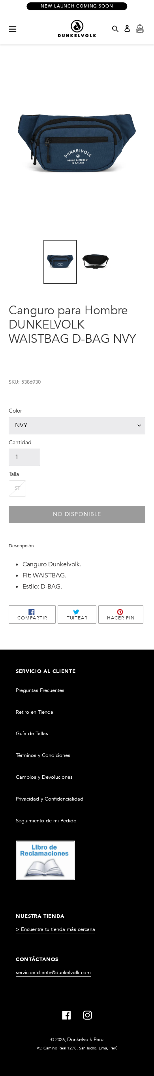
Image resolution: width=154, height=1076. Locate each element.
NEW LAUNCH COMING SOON (77, 6)
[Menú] (12, 28)
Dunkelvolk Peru (85, 1039)
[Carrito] (139, 28)
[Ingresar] (127, 28)
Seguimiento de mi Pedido (46, 820)
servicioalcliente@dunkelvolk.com (53, 972)
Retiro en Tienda (34, 712)
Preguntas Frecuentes (40, 690)
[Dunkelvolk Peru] (77, 28)
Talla (14, 474)
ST (17, 488)
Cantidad (20, 442)
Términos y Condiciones (43, 755)
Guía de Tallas (32, 733)
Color (15, 411)
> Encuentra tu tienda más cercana (55, 929)
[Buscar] (115, 28)
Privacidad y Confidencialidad (49, 799)
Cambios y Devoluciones (44, 777)
